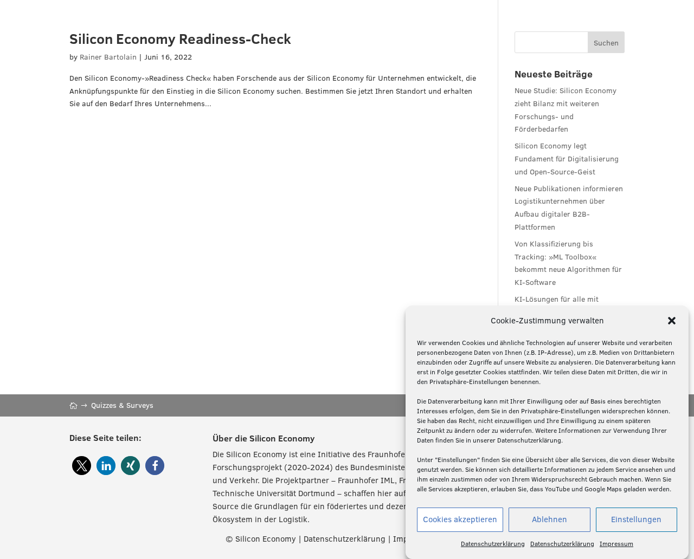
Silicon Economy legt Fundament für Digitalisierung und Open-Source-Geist (567, 158)
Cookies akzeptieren (460, 519)
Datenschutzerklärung (493, 543)
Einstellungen (636, 519)
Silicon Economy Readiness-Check (180, 38)
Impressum (616, 543)
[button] (671, 320)
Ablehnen (549, 519)
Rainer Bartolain (108, 56)
